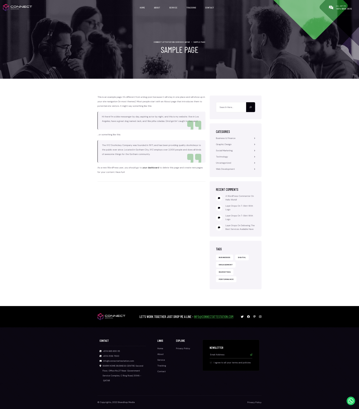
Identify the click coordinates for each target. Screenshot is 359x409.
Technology (222, 156)
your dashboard (150, 167)
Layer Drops (231, 205)
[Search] (250, 107)
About (157, 7)
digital (242, 257)
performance (226, 279)
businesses (224, 257)
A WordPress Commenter (237, 196)
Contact (209, 7)
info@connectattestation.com (213, 317)
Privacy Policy (183, 348)
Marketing (225, 272)
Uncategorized (223, 162)
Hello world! (231, 199)
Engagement (226, 265)
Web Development (225, 169)
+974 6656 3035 (344, 8)
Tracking (191, 7)
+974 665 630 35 (111, 351)
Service (173, 7)
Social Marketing (224, 150)
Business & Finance (225, 138)
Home (142, 7)
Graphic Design (224, 144)
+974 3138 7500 (111, 356)
